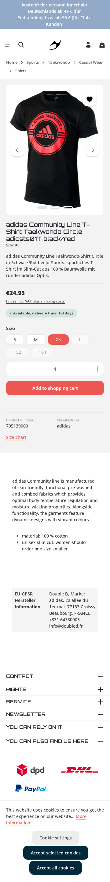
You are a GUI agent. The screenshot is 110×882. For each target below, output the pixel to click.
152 (21, 353)
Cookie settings (55, 838)
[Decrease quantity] (12, 369)
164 (46, 353)
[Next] (92, 149)
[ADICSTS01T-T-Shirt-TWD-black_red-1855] (55, 150)
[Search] (21, 45)
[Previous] (17, 149)
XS (58, 339)
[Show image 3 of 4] (68, 207)
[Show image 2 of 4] (55, 207)
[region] (55, 150)
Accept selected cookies (56, 853)
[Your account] (88, 45)
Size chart (16, 437)
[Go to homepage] (55, 45)
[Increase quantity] (97, 369)
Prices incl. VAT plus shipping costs (35, 301)
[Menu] (8, 45)
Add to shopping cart (55, 388)
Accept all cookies (55, 868)
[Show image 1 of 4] (42, 207)
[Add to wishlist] (90, 99)
